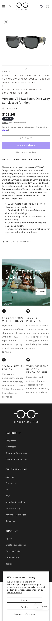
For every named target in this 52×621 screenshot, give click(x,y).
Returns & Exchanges (16, 514)
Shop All (7, 71)
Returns (35, 159)
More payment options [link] (26, 152)
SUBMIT (40, 291)
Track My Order (13, 551)
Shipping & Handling (15, 502)
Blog (8, 495)
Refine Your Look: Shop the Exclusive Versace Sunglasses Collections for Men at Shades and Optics (26, 79)
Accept (24, 600)
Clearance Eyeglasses (16, 459)
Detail (6, 159)
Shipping (5, 122)
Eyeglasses (11, 440)
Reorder (9, 564)
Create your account (16, 545)
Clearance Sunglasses (16, 453)
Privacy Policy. (14, 592)
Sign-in (9, 538)
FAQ (7, 489)
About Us (10, 477)
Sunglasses (11, 446)
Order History (12, 557)
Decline (24, 607)
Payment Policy (13, 508)
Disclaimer (11, 521)
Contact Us (11, 483)
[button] (3, 6)
